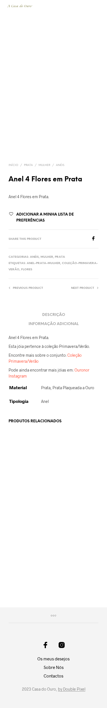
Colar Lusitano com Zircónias (71, 491)
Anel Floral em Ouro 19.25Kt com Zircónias (25, 494)
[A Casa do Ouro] (45, 645)
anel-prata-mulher (43, 263)
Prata (28, 165)
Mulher (44, 165)
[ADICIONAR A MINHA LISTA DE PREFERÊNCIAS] (47, 490)
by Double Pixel (71, 689)
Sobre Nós (54, 667)
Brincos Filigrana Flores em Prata (69, 577)
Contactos (53, 675)
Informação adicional (53, 324)
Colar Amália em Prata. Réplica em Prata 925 (24, 580)
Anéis (60, 165)
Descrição (53, 315)
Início (13, 165)
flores (26, 269)
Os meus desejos (53, 658)
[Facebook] (94, 239)
